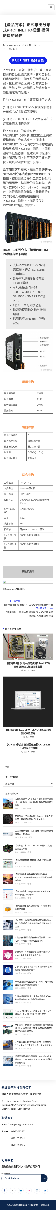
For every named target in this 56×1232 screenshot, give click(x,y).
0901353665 (18, 1144)
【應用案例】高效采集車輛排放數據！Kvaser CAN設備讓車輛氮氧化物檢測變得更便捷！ (33, 877)
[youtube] (29, 1191)
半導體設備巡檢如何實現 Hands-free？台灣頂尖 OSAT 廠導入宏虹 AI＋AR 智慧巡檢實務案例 (33, 1059)
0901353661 (18, 1138)
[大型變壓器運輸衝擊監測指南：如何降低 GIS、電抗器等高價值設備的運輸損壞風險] (8, 1045)
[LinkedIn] (21, 1191)
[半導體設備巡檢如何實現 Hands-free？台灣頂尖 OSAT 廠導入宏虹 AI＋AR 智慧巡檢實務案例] (8, 1061)
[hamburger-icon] (51, 7)
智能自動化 (20, 589)
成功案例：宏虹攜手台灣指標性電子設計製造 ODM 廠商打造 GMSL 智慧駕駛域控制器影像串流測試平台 (34, 1028)
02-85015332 (18, 1131)
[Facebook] (4, 1191)
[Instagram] (37, 1191)
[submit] (44, 1178)
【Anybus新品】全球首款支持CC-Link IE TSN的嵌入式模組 (28, 746)
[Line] (45, 1191)
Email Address (5, 1173)
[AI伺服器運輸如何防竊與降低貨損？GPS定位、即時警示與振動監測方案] (8, 940)
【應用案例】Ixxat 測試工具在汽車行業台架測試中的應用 (28, 732)
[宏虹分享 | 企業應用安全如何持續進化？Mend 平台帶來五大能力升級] (8, 955)
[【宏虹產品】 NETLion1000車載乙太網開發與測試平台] (8, 849)
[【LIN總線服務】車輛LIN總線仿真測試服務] (8, 863)
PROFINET (11, 589)
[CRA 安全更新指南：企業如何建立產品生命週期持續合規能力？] (8, 970)
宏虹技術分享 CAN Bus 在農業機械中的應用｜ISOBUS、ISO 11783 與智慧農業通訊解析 (34, 802)
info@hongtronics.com (21, 1124)
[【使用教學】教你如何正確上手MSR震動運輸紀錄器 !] (8, 909)
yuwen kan (12, 45)
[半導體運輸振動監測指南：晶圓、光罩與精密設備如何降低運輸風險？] (8, 985)
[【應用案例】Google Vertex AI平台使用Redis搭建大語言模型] (8, 894)
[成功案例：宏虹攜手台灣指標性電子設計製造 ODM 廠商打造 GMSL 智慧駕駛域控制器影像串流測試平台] (8, 1030)
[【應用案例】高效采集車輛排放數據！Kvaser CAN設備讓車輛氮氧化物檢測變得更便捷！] (8, 879)
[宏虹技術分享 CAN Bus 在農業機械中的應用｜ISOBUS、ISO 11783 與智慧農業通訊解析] (8, 804)
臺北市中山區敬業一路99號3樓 (25, 1094)
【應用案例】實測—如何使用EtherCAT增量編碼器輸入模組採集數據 (28, 665)
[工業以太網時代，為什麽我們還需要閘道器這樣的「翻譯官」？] (8, 834)
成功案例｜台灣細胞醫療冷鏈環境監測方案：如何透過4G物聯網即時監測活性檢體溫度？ (33, 923)
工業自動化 (12, 49)
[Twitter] (13, 1191)
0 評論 (29, 808)
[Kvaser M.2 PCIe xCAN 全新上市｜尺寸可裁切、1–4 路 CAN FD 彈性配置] (8, 1014)
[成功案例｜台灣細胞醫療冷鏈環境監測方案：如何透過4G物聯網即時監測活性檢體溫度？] (8, 925)
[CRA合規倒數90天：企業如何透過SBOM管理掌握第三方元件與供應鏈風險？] (8, 999)
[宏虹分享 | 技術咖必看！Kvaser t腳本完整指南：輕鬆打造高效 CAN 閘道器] (8, 819)
